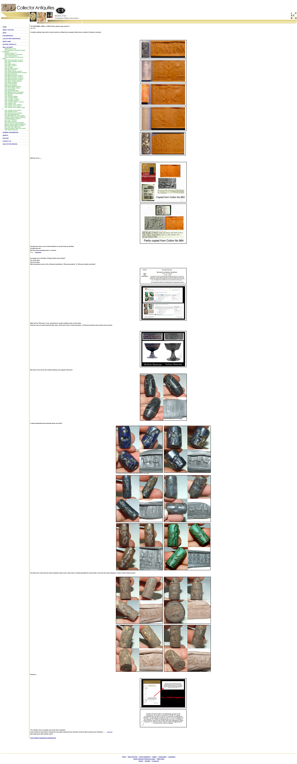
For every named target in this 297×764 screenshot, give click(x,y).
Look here (38, 252)
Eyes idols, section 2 (11, 121)
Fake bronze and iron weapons (13, 113)
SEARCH (5, 135)
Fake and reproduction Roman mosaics (16, 72)
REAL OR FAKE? (8, 47)
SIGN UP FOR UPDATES (10, 144)
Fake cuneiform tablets (11, 97)
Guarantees (171, 756)
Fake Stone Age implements (13, 127)
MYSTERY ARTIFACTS (9, 44)
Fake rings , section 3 (11, 65)
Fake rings (8, 62)
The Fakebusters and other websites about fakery (13, 51)
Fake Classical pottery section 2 (14, 60)
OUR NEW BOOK (8, 35)
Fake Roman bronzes (11, 69)
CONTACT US (7, 141)
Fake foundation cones (11, 111)
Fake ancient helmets (11, 83)
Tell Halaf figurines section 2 (13, 118)
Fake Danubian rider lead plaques (14, 92)
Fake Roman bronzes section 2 (13, 71)
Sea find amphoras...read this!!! (13, 54)
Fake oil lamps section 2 (12, 68)
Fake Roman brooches (11, 74)
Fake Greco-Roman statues (12, 88)
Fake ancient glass (10, 89)
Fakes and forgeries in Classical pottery (12, 58)
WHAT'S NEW (7, 41)
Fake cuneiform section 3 (12, 100)
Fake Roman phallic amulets (13, 86)
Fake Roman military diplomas (13, 81)
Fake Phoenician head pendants (14, 93)
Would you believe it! (10, 53)
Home (124, 756)
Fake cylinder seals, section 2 (13, 104)
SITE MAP (6, 138)
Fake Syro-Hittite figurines (12, 114)
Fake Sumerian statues (11, 96)
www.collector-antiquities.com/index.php (43, 738)
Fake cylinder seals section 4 (13, 110)
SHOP (4, 32)
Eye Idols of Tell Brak (11, 120)
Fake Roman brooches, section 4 (14, 78)
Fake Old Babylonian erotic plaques (15, 115)
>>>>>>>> (109, 732)
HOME (4, 27)
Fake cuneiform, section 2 (12, 99)
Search (141, 761)
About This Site (132, 756)
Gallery (154, 756)
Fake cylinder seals (10, 103)
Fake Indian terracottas (11, 129)
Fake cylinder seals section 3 (13, 106)
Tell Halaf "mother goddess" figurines (15, 117)
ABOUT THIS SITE (8, 30)
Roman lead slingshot (11, 85)
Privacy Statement (144, 756)
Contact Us (155, 761)
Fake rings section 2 (10, 64)
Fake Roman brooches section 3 (14, 76)
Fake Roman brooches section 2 (14, 75)
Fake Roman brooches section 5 (14, 79)
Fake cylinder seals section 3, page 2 (13, 108)
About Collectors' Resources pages (144, 759)
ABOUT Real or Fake (10, 48)
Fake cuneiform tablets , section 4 (14, 101)
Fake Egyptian (9, 94)
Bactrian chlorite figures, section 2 (14, 125)
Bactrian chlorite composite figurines (15, 124)
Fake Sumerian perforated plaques (14, 122)
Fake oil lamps (9, 67)
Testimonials (162, 756)
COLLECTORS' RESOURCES (11, 38)
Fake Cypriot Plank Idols (12, 90)
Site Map (147, 761)
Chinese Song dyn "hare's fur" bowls (15, 128)
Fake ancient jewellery (11, 55)
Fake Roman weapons (11, 82)
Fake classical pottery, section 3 (14, 61)
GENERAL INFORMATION (10, 132)
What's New (160, 759)
